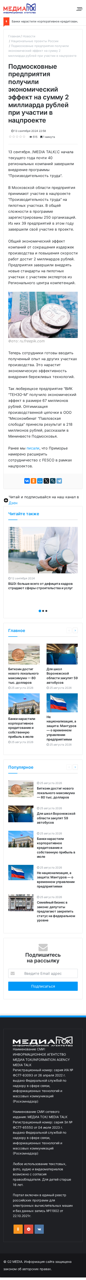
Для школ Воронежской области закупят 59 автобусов (56, 818)
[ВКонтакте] (27, 481)
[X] (46, 481)
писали (33, 448)
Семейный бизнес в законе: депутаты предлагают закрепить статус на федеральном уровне (56, 911)
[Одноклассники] (33, 481)
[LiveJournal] (52, 481)
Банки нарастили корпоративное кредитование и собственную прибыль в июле (21, 727)
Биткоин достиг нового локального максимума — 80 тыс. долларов (56, 792)
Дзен (13, 503)
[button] (40, 611)
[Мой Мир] (40, 481)
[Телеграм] (28, 1229)
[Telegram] (59, 481)
